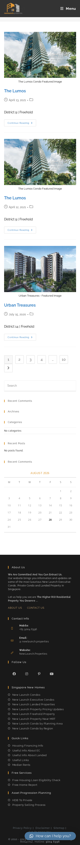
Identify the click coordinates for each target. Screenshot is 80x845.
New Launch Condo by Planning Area (37, 723)
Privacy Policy (22, 828)
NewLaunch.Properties (33, 653)
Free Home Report (24, 784)
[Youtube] (51, 673)
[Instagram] (26, 673)
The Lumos (15, 90)
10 (64, 359)
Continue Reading (22, 123)
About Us (15, 607)
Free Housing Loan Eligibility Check (36, 780)
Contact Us (35, 607)
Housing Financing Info (27, 745)
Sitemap (59, 828)
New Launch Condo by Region (32, 728)
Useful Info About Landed (29, 755)
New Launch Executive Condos (33, 699)
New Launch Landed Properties (33, 704)
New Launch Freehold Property (33, 714)
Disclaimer (42, 828)
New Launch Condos (26, 694)
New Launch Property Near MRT (34, 718)
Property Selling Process (29, 804)
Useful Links (20, 760)
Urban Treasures (20, 305)
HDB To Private (22, 800)
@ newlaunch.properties (34, 641)
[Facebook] (14, 673)
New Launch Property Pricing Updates (38, 709)
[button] (50, 836)
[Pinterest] (39, 673)
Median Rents (21, 764)
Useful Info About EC (26, 750)
